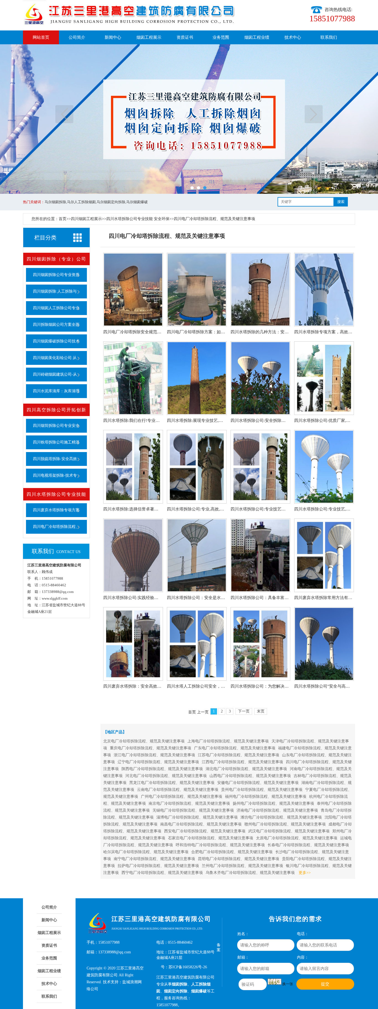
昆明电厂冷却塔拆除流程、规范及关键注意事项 (238, 859)
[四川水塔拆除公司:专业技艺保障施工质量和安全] (260, 467)
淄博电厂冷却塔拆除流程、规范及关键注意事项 (197, 817)
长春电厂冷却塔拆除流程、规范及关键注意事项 (308, 845)
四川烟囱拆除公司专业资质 (56, 275)
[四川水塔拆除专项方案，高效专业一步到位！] (324, 290)
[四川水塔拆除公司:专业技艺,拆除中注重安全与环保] (324, 467)
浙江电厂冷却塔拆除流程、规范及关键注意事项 (154, 755)
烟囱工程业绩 (256, 37)
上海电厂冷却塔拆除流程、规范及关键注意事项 (228, 741)
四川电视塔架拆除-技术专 (55, 475)
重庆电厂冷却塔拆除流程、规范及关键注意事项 (150, 748)
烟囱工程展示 (148, 37)
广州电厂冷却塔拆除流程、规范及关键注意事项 (181, 796)
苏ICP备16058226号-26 (188, 967)
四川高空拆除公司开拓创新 (56, 409)
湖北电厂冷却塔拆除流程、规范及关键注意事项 (246, 769)
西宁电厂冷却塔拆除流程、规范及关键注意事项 (162, 873)
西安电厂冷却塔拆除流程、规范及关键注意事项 (204, 831)
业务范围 (221, 37)
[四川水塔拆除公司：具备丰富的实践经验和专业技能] (260, 555)
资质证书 (185, 37)
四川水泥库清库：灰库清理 (56, 391)
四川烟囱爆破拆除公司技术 (56, 341)
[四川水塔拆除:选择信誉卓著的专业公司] (133, 467)
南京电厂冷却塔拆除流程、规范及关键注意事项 (189, 803)
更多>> (305, 873)
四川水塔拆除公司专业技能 (56, 494)
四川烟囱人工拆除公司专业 (56, 308)
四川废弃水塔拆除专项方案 (56, 510)
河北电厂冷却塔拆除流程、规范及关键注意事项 (166, 776)
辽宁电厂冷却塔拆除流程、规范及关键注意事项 (158, 762)
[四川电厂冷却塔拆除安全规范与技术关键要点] (133, 290)
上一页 (64, 114)
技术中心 (292, 37)
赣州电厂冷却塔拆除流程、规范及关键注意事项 (285, 824)
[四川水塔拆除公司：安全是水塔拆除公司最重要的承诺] (197, 555)
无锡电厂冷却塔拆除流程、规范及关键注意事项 (193, 810)
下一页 (314, 114)
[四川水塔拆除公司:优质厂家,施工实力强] (324, 378)
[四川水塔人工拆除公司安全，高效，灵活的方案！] (197, 644)
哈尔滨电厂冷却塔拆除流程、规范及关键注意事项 (145, 852)
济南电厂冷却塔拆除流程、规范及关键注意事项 (277, 810)
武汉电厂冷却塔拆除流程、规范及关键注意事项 (289, 831)
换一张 (287, 984)
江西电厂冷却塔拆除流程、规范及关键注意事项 (242, 762)
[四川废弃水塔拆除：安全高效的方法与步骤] (133, 644)
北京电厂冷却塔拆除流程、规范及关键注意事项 (144, 741)
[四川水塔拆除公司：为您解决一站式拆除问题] (260, 644)
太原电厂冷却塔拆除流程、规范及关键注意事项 (296, 838)
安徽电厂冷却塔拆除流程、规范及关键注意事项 (258, 783)
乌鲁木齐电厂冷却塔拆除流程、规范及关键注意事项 (250, 873)
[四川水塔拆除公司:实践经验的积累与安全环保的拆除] (133, 555)
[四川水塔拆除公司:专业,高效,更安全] (197, 467)
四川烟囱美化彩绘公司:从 (55, 358)
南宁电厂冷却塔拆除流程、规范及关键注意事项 (154, 859)
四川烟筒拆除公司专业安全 (56, 426)
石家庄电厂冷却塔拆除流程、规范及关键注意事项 (210, 838)
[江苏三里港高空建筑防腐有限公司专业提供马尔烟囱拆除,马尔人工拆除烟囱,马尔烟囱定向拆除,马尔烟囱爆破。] (189, 119)
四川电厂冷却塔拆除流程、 (56, 527)
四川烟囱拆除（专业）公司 (56, 259)
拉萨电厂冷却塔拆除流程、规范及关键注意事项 (158, 866)
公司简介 (77, 37)
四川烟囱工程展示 (86, 219)
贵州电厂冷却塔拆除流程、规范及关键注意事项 (261, 790)
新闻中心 (113, 37)
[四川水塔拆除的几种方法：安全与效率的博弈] (260, 290)
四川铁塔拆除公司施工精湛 (56, 442)
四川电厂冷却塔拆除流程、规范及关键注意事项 (214, 219)
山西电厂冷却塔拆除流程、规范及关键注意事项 (250, 776)
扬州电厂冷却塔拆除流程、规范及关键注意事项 (273, 803)
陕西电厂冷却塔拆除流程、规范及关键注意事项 (162, 769)
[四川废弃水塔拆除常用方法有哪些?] (324, 555)
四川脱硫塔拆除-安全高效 (55, 459)
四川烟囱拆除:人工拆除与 (55, 291)
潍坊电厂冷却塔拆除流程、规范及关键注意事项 (281, 817)
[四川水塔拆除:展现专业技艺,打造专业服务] (197, 378)
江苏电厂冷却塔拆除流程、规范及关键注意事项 (238, 755)
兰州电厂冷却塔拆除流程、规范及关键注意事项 (242, 866)
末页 (261, 711)
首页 (62, 219)
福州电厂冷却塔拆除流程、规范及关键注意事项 (265, 796)
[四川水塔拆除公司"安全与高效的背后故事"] (324, 644)
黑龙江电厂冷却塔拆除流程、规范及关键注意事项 (171, 783)
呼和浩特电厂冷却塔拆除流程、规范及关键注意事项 (220, 845)
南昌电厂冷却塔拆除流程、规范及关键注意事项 (201, 824)
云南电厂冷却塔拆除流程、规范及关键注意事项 (177, 790)
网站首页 (41, 37)
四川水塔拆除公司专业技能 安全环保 (137, 219)
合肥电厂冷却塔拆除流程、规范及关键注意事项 (232, 852)
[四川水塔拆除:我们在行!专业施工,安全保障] (133, 378)
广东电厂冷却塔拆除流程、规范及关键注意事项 (234, 748)
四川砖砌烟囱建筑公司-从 (55, 374)
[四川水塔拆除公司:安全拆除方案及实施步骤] (260, 378)
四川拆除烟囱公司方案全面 (56, 324)
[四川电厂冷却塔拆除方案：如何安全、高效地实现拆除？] (197, 290)
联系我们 (328, 37)
